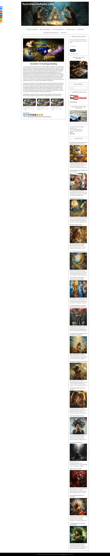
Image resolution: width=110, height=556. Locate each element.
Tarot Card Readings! (45, 29)
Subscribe (73, 50)
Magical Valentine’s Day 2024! (75, 468)
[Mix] (38, 115)
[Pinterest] (33, 115)
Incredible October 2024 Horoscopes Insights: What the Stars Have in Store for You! (78, 143)
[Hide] (0, 23)
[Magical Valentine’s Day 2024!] (78, 478)
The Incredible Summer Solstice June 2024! (78, 251)
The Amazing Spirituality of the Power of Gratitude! (77, 388)
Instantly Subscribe (73, 101)
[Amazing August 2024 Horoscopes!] (78, 208)
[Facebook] (24, 115)
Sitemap (71, 132)
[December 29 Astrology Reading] (29, 102)
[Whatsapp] (40, 115)
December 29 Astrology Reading (29, 106)
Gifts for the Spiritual (58, 29)
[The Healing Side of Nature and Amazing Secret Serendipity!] (78, 534)
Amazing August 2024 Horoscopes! (76, 198)
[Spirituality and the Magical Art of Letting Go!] (78, 371)
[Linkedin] (31, 115)
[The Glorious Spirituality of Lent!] (78, 452)
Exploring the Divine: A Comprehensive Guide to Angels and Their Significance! (78, 334)
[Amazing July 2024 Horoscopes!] (78, 234)
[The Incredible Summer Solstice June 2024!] (78, 261)
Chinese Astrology (70, 29)
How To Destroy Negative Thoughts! (77, 415)
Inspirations (80, 29)
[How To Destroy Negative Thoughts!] (78, 425)
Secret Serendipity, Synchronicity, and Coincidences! (77, 496)
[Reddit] (29, 115)
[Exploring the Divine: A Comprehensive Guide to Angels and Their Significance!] (78, 344)
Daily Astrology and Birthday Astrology (35, 116)
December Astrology (47, 116)
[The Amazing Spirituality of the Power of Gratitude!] (78, 399)
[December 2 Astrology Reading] (43, 102)
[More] (42, 115)
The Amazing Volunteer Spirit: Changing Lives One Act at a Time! (78, 171)
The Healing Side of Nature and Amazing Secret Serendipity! (77, 524)
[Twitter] (26, 115)
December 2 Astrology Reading (42, 106)
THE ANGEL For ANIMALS (32, 29)
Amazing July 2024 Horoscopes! (76, 224)
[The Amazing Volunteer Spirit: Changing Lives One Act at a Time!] (78, 181)
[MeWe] (35, 115)
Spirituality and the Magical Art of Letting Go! (78, 361)
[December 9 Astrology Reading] (57, 102)
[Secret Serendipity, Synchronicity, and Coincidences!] (78, 506)
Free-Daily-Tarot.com (74, 79)
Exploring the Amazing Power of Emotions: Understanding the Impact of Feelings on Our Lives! (78, 306)
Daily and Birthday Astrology (50, 32)
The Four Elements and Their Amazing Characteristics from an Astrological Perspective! (77, 278)
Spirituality (63, 32)
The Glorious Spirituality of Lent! (76, 442)
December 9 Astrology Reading (56, 106)
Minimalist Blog (63, 554)
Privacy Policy (72, 133)
